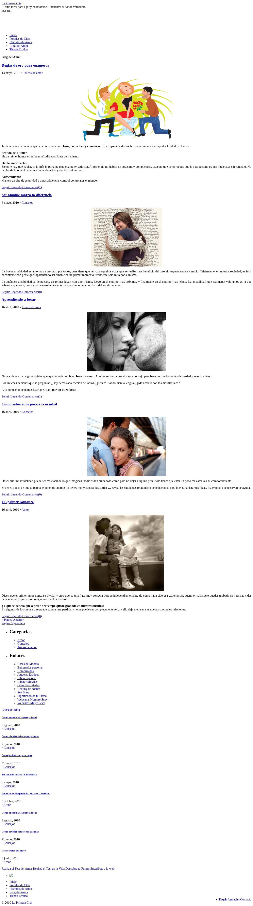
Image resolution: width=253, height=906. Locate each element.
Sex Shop (23, 692)
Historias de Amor (20, 42)
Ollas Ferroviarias (28, 685)
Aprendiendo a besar (19, 299)
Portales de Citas (19, 38)
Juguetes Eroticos (28, 674)
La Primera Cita (11, 3)
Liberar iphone (26, 678)
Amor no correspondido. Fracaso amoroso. (26, 793)
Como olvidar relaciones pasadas (20, 736)
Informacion (232, 899)
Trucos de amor (32, 72)
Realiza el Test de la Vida (49, 868)
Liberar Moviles (27, 681)
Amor (25, 509)
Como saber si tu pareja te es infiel (29, 404)
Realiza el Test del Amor (17, 868)
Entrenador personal (29, 667)
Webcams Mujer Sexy (31, 703)
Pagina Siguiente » (13, 623)
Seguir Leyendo (12, 187)
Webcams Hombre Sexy (32, 699)
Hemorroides (25, 671)
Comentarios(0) (32, 292)
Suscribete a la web (102, 868)
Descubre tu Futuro (77, 868)
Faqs (222, 899)
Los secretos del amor (14, 850)
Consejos (27, 202)
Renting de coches (28, 688)
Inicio (13, 35)
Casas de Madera (28, 664)
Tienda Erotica (18, 49)
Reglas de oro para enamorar (25, 65)
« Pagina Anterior (13, 619)
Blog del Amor (18, 45)
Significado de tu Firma (32, 696)
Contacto (245, 899)
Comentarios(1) (32, 187)
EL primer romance (18, 502)
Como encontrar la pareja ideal (19, 717)
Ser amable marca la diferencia (27, 195)
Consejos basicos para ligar (17, 755)
